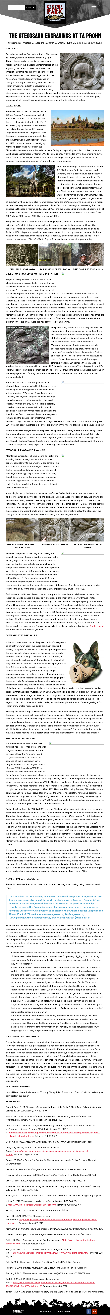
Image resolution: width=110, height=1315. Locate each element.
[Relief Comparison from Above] (87, 540)
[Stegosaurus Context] (55, 540)
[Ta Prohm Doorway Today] (55, 265)
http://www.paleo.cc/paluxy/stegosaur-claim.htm (32, 1204)
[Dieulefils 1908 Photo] (22, 265)
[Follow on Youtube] (94, 1311)
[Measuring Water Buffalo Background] (22, 540)
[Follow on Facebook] (89, 1311)
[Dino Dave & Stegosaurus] (87, 265)
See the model (97, 626)
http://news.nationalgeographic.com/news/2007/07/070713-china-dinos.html (50, 1252)
